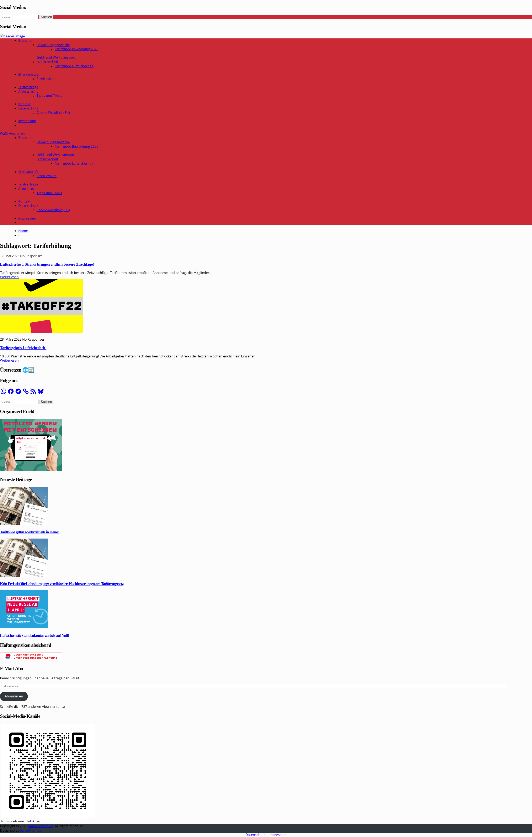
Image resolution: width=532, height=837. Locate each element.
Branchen (25, 40)
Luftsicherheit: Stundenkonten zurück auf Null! (34, 635)
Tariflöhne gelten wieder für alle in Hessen (29, 532)
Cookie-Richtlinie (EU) (53, 112)
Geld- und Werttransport (56, 57)
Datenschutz (28, 108)
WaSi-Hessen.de (12, 133)
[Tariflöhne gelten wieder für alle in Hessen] (24, 524)
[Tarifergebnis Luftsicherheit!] (41, 332)
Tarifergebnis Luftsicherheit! (23, 348)
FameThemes (30, 830)
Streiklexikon (47, 78)
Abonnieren (14, 696)
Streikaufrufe (28, 74)
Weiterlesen (9, 277)
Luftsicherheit (47, 61)
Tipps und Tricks (49, 95)
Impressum (27, 121)
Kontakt (24, 104)
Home (23, 230)
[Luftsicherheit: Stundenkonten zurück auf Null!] (24, 627)
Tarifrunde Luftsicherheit (74, 66)
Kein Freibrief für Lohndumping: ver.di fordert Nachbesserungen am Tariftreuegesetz (61, 584)
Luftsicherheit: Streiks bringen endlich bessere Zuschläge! (47, 264)
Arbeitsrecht (28, 91)
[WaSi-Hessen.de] (12, 36)
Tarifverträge (28, 87)
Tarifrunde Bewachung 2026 (76, 49)
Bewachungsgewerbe (53, 45)
